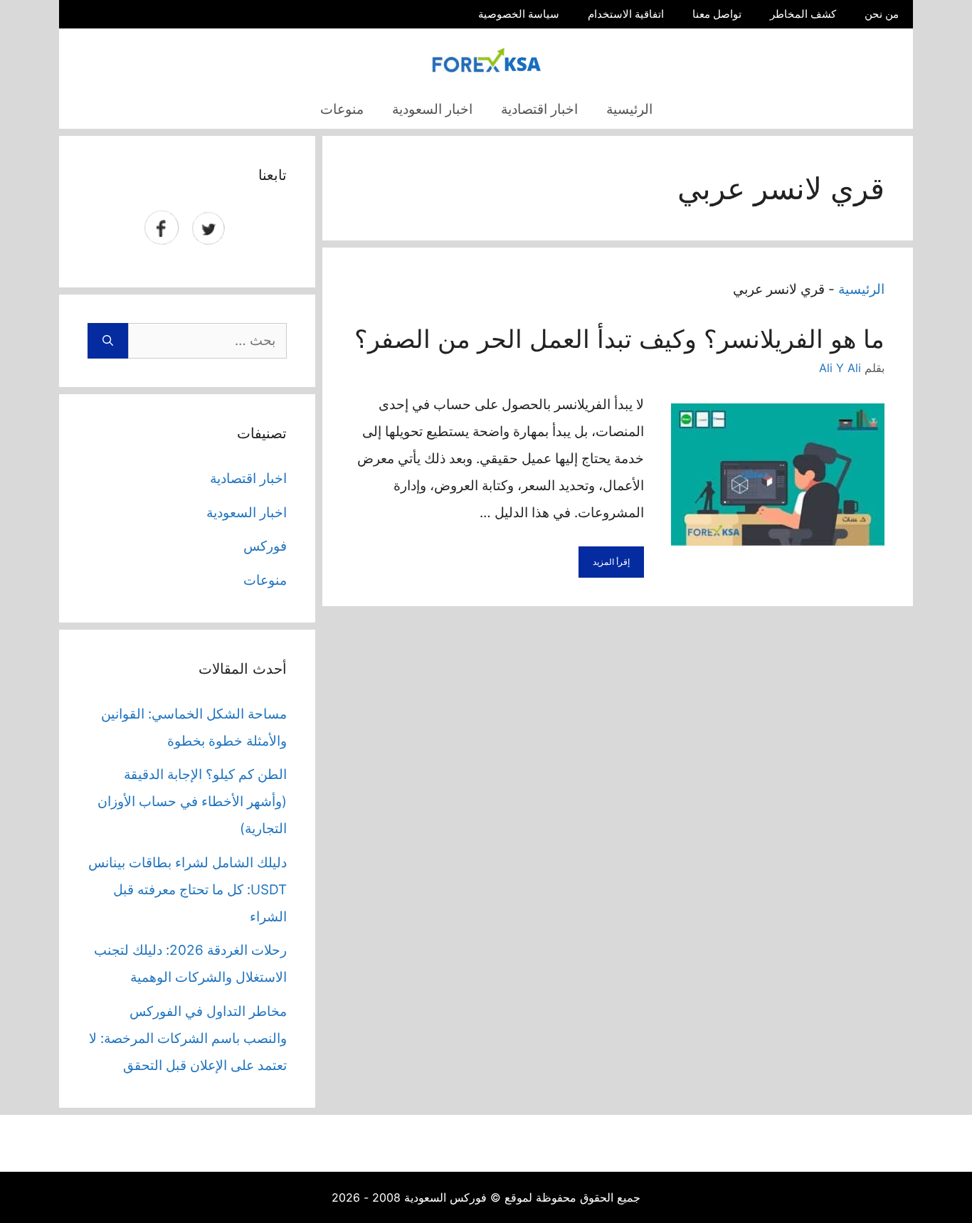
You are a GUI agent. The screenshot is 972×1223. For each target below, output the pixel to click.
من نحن (882, 14)
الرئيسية (629, 109)
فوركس (265, 546)
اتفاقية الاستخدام (626, 14)
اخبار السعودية (432, 109)
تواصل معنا (716, 14)
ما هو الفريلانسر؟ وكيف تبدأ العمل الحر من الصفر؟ (619, 339)
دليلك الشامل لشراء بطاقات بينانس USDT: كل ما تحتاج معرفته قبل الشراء (187, 889)
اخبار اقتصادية (539, 109)
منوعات (342, 109)
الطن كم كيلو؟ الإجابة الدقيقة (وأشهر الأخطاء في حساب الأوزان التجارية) (192, 801)
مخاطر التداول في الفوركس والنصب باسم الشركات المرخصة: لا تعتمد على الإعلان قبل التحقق (188, 1038)
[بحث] (108, 341)
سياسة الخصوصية (518, 14)
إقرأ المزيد (611, 561)
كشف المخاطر (803, 14)
